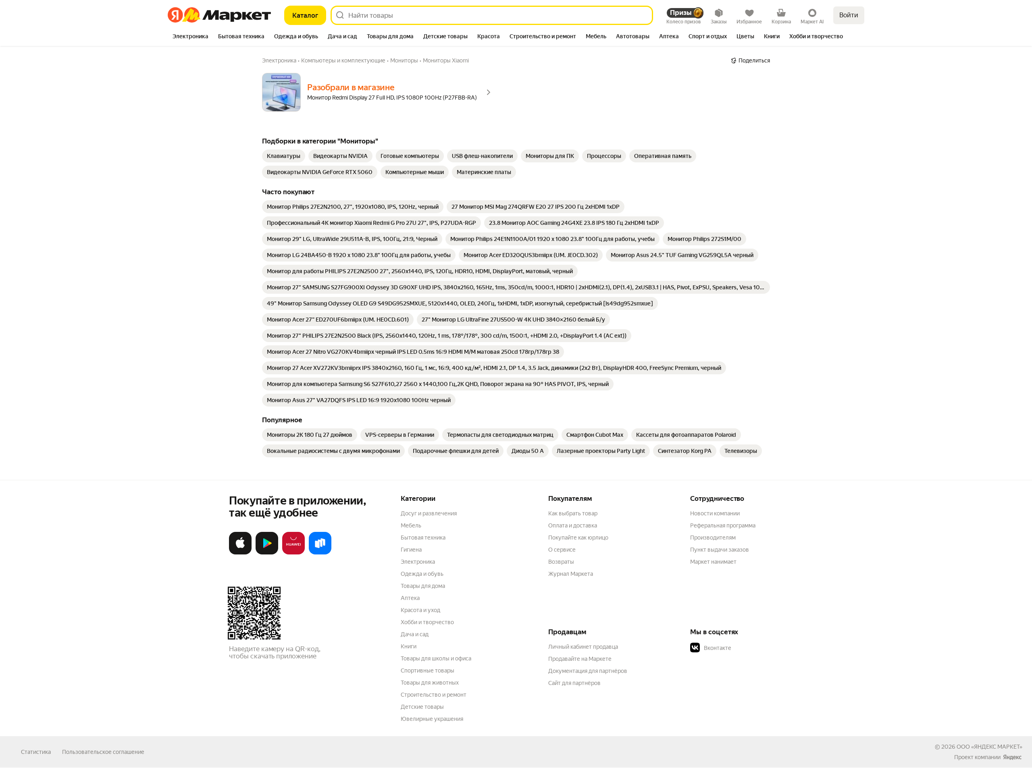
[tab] (190, 37)
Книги (408, 646)
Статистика (36, 752)
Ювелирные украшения (432, 719)
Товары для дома (423, 586)
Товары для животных (430, 682)
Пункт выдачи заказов (719, 549)
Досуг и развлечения (429, 513)
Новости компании (715, 513)
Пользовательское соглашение (103, 752)
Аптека (410, 598)
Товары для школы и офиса (436, 658)
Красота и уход (420, 610)
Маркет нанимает (713, 561)
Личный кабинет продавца (583, 646)
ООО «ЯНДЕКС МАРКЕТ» (989, 746)
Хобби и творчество (427, 622)
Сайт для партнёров (574, 683)
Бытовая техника (423, 537)
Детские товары (422, 707)
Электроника (418, 561)
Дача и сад (415, 634)
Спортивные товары (427, 670)
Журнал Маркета (570, 574)
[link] (283, 155)
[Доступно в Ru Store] (320, 553)
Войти (848, 15)
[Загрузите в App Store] (240, 553)
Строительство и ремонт (433, 694)
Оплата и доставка (572, 525)
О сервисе (562, 549)
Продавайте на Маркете (580, 659)
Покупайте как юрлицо (578, 537)
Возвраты (561, 561)
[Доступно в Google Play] (267, 553)
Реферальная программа (722, 525)
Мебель (411, 525)
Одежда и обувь (422, 574)
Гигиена (411, 549)
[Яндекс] (1012, 757)
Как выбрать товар (572, 513)
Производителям (713, 537)
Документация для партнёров (587, 671)
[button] (746, 648)
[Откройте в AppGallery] (293, 553)
